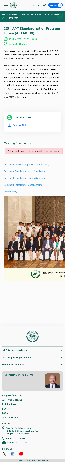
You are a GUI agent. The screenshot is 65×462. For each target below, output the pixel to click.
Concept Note (20, 125)
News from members (13, 364)
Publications (9, 404)
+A (45, 5)
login (21, 151)
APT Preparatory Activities (17, 357)
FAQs (5, 413)
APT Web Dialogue (12, 400)
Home (4, 14)
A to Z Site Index (11, 417)
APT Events (13, 14)
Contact (6, 423)
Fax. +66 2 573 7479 (17, 442)
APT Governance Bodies (15, 350)
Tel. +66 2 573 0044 (15, 438)
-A (33, 5)
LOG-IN (53, 5)
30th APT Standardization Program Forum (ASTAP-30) (39, 14)
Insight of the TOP (12, 395)
